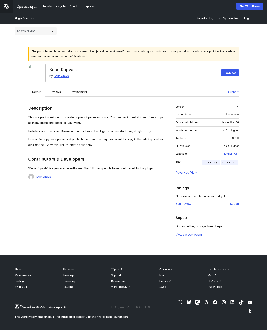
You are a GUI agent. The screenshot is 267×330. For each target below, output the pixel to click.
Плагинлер (69, 281)
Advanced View (186, 172)
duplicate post (229, 162)
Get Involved (167, 269)
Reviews (55, 92)
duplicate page (211, 162)
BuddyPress (216, 286)
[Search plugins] (53, 31)
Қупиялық (21, 286)
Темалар (68, 275)
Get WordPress (250, 6)
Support (233, 92)
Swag (164, 286)
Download (230, 72)
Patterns (68, 286)
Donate (165, 281)
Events (163, 275)
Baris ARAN (61, 76)
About (18, 269)
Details (36, 92)
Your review (183, 203)
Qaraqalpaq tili (57, 307)
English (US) (231, 153)
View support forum (189, 234)
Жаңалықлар (23, 275)
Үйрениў (116, 269)
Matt (212, 275)
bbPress (214, 281)
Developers (118, 281)
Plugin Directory (24, 18)
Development (78, 92)
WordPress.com (219, 269)
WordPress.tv (120, 286)
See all (234, 203)
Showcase (69, 269)
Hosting (19, 281)
